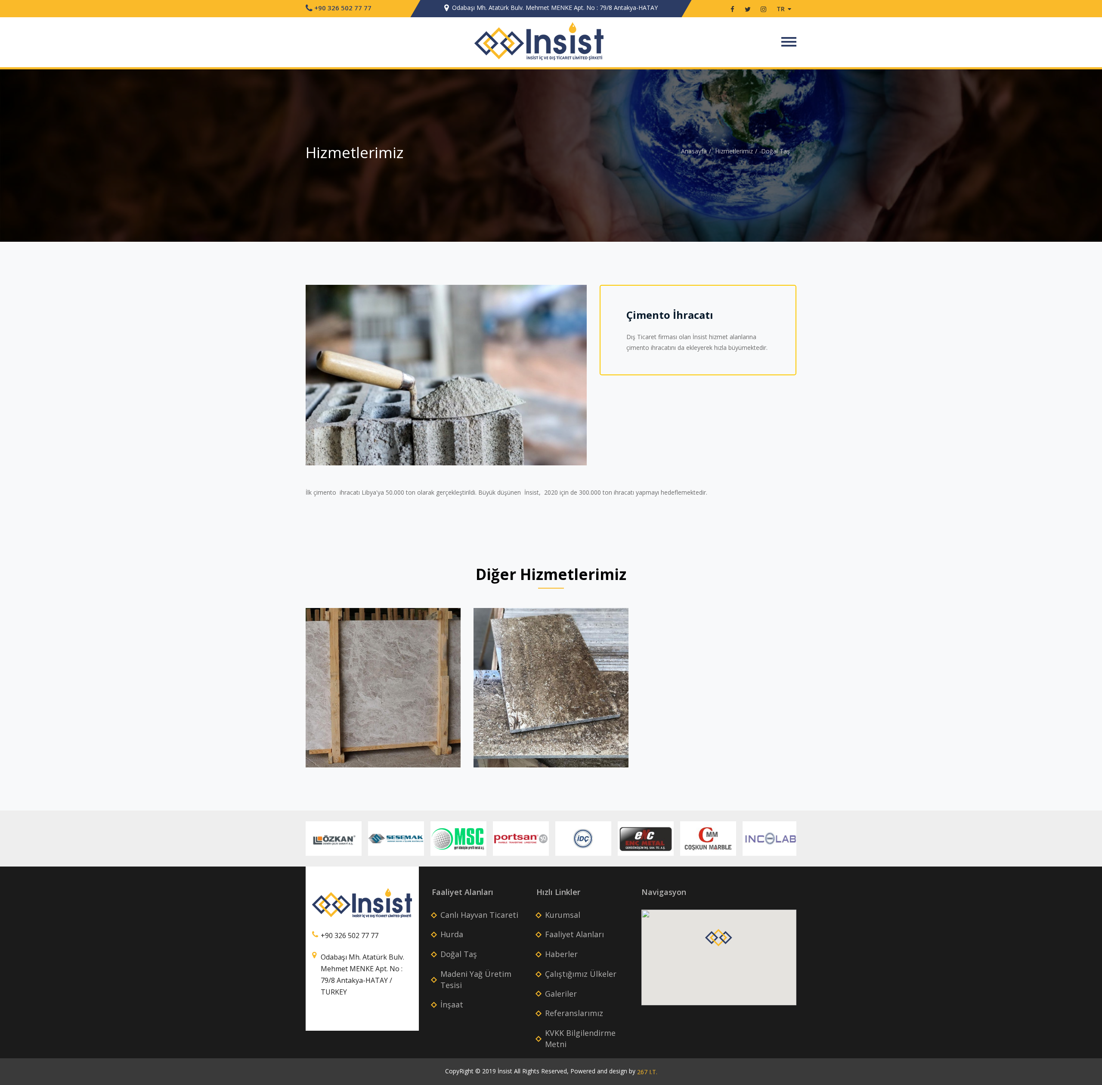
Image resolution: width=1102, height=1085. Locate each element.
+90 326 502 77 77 (342, 7)
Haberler (561, 954)
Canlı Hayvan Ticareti (479, 915)
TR (781, 9)
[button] (719, 940)
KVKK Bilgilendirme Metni (580, 1038)
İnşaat (451, 1004)
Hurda (451, 934)
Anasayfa (694, 151)
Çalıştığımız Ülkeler (655, 41)
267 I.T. (647, 1072)
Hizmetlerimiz (734, 151)
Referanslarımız (574, 1013)
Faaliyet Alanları (574, 934)
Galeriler (710, 41)
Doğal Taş (775, 151)
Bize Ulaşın (752, 41)
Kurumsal (460, 41)
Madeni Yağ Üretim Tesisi (475, 979)
